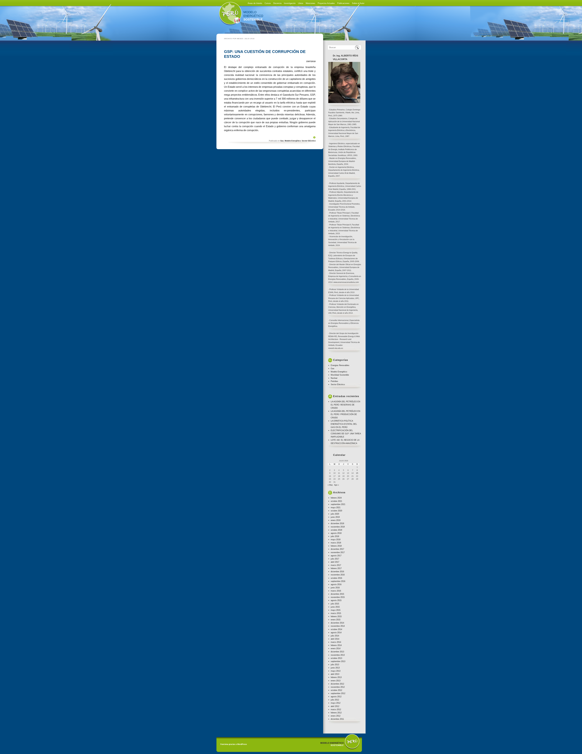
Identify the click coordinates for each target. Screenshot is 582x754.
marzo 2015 (336, 613)
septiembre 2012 (338, 693)
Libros (300, 3)
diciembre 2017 (337, 549)
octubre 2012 (336, 690)
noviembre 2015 (338, 597)
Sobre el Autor (358, 3)
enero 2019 (335, 520)
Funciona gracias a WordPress (233, 744)
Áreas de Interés (255, 3)
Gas (282, 141)
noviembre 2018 (338, 527)
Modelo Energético (293, 141)
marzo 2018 (336, 543)
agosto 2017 (336, 555)
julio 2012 (335, 700)
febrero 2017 (336, 568)
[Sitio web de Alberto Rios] (229, 25)
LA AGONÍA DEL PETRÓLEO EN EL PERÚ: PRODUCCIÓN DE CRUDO (345, 414)
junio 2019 (335, 517)
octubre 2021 (336, 501)
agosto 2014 (336, 632)
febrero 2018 (336, 546)
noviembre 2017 (338, 552)
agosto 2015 (336, 600)
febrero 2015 (336, 616)
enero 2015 (335, 619)
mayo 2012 (335, 703)
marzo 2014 (336, 642)
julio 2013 (335, 664)
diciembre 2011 (337, 719)
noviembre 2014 (338, 626)
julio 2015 (335, 604)
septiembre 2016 (338, 581)
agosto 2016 (336, 584)
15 (357, 473)
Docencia (277, 3)
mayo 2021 (335, 507)
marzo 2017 (336, 565)
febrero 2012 (336, 713)
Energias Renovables (340, 365)
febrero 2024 (336, 498)
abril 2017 (335, 562)
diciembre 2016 (337, 571)
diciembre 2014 (337, 623)
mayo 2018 (335, 539)
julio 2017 (335, 559)
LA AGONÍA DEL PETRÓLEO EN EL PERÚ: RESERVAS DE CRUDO (345, 404)
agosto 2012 (336, 696)
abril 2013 (335, 674)
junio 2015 (335, 607)
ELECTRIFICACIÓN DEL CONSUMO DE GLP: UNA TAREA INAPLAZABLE (346, 433)
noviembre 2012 (338, 687)
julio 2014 (335, 636)
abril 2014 (335, 639)
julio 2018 (335, 536)
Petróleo (334, 381)
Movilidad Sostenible (340, 375)
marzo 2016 (336, 591)
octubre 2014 (336, 629)
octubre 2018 (336, 530)
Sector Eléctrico (309, 141)
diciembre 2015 (337, 594)
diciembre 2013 (337, 652)
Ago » (336, 485)
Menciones (310, 3)
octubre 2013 (336, 658)
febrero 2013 (336, 677)
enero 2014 (335, 648)
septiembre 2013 (338, 661)
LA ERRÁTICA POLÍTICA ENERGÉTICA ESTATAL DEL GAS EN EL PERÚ (344, 424)
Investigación (290, 3)
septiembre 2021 (338, 504)
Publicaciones (343, 3)
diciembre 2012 (337, 684)
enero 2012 (335, 716)
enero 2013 (335, 680)
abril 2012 (335, 706)
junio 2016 (335, 587)
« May (330, 485)
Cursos (268, 3)
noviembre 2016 (338, 575)
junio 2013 (335, 668)
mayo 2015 (335, 610)
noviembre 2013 (338, 655)
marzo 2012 (336, 709)
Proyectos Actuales (326, 3)
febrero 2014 (336, 645)
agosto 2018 (336, 533)
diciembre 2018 (337, 523)
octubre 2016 (336, 578)
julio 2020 (335, 514)
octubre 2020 (336, 511)
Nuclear (334, 378)
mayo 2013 (335, 671)
